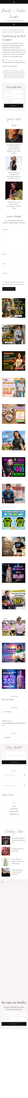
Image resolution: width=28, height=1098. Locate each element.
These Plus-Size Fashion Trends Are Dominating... (18, 861)
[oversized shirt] (13, 317)
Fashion (9, 31)
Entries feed (14, 809)
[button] (14, 2)
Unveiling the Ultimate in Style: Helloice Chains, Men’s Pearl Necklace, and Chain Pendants (14, 149)
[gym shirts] (13, 556)
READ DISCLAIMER (8, 699)
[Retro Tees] (13, 370)
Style (22, 77)
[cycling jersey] (13, 609)
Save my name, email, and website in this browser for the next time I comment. (13, 283)
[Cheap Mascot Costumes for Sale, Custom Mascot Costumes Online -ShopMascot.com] (8, 795)
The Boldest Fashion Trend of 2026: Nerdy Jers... (18, 840)
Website (5, 273)
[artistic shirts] (13, 688)
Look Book (10, 32)
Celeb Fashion (6, 29)
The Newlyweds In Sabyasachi (17, 850)
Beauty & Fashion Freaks (14, 14)
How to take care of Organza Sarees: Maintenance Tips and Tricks (14, 205)
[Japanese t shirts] (13, 344)
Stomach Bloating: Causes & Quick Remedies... (17, 872)
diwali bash (7, 76)
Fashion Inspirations (17, 31)
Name (4, 254)
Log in (14, 806)
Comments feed (14, 811)
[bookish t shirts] (13, 450)
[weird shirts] (13, 476)
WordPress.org (14, 814)
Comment (5, 229)
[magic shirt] (13, 582)
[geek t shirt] (13, 662)
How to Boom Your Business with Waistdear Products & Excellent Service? (14, 175)
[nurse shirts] (13, 423)
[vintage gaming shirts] (13, 503)
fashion (10, 77)
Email (4, 263)
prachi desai (16, 77)
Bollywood (11, 75)
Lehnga (4, 32)
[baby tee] (13, 529)
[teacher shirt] (13, 397)
